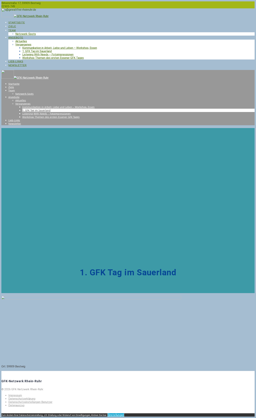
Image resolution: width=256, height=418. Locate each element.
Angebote (15, 37)
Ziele (12, 26)
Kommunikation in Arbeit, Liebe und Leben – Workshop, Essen (59, 48)
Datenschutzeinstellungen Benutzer (30, 402)
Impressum (15, 395)
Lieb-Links (15, 61)
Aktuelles (21, 41)
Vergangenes (23, 44)
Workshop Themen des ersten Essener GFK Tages (53, 57)
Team (12, 30)
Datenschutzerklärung (21, 398)
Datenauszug (16, 405)
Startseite (16, 22)
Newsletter (17, 65)
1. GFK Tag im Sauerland (37, 51)
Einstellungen (116, 415)
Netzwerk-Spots (25, 34)
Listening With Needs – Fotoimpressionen (47, 54)
